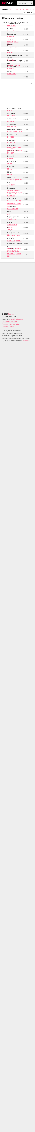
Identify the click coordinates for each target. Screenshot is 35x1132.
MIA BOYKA (11, 26)
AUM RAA (11, 240)
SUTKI (16, 126)
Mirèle (9, 169)
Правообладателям (9, 322)
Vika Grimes (11, 219)
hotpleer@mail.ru (17, 319)
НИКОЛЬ (10, 68)
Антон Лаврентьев (14, 180)
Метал (28, 9)
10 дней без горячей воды (14, 203)
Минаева (16, 31)
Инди (22, 9)
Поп (11, 9)
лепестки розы (13, 47)
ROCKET (10, 153)
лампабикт (11, 73)
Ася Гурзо (16, 235)
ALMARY (10, 36)
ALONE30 (11, 185)
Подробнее (27, 341)
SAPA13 (18, 240)
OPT (12, 230)
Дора (9, 214)
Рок (16, 9)
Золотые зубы (12, 201)
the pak (10, 41)
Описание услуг (8, 327)
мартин (10, 52)
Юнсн (9, 110)
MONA (9, 174)
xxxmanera (11, 121)
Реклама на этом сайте (11, 324)
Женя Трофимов (13, 190)
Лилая (9, 31)
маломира (11, 196)
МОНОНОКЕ (12, 116)
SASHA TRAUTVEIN (14, 132)
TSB (8, 230)
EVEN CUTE (11, 251)
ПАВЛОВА (11, 142)
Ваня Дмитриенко (14, 148)
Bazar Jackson (12, 208)
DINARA (10, 158)
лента (9, 164)
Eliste (9, 235)
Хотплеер (11, 314)
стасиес (10, 126)
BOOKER (10, 137)
